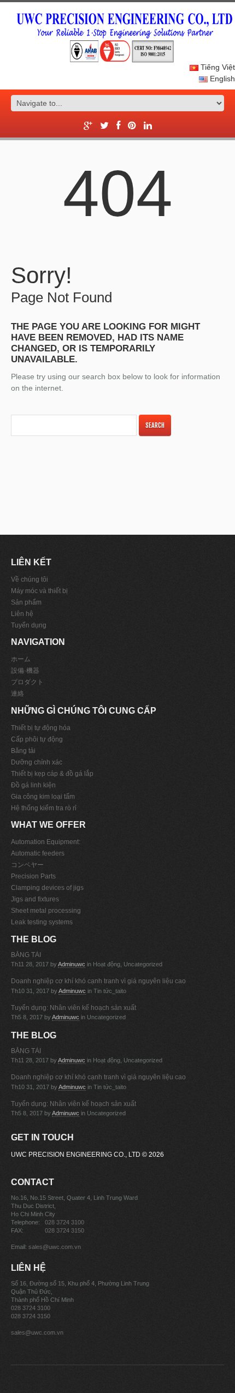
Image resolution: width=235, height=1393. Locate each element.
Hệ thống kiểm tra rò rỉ (44, 808)
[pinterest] (132, 126)
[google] (88, 126)
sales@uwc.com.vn (54, 1246)
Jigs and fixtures (35, 899)
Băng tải (23, 751)
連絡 (17, 693)
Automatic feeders (37, 853)
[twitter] (104, 126)
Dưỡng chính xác (36, 762)
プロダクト (27, 682)
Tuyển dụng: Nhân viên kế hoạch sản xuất (73, 1008)
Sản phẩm (26, 602)
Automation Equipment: (45, 842)
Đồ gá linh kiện (33, 785)
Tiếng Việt (216, 67)
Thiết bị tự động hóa (40, 728)
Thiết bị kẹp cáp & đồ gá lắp (52, 774)
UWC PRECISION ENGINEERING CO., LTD (75, 1154)
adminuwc (71, 964)
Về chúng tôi (29, 579)
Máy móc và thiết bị (39, 591)
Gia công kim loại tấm (43, 796)
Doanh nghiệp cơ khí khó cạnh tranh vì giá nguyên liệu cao (98, 981)
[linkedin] (148, 126)
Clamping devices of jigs (47, 888)
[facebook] (118, 126)
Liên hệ (22, 614)
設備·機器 (25, 670)
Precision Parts (33, 876)
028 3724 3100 (64, 1222)
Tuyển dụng (28, 625)
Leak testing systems (42, 922)
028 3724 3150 (64, 1230)
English (221, 78)
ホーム (21, 659)
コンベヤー (27, 865)
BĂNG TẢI (26, 955)
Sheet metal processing (46, 910)
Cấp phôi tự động (37, 739)
